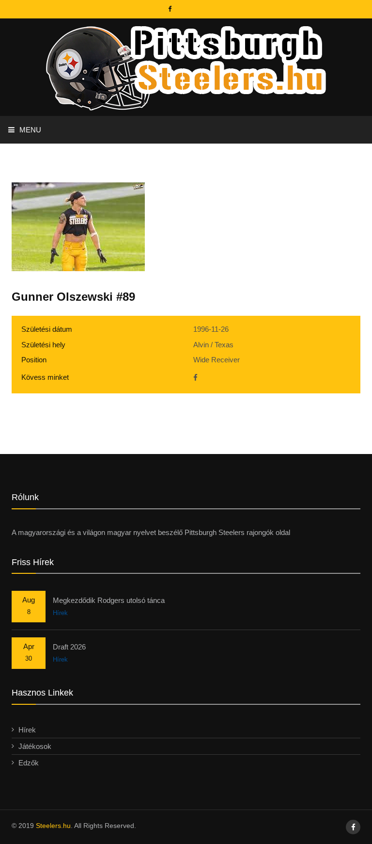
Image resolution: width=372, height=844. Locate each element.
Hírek (60, 613)
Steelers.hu (53, 825)
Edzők (28, 763)
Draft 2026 (69, 647)
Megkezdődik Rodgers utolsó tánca (109, 600)
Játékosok (34, 746)
